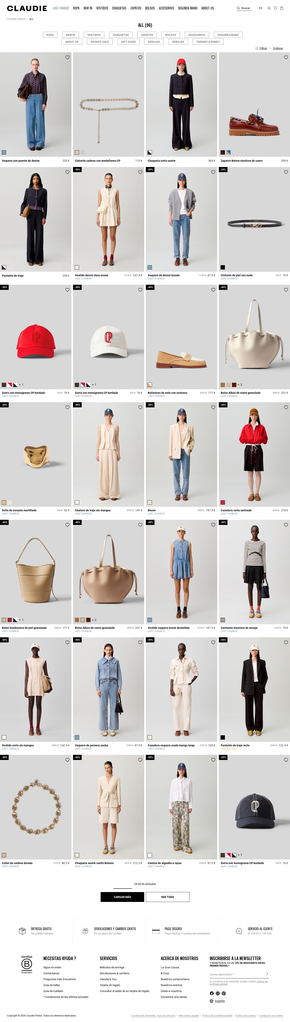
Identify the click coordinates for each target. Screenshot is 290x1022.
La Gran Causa (170, 967)
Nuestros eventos (171, 985)
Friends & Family (208, 41)
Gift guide (128, 41)
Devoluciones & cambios (114, 973)
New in (70, 34)
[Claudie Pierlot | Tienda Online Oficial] (27, 8)
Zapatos (147, 34)
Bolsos (170, 34)
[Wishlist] (67, 57)
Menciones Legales (188, 1015)
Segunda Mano (228, 34)
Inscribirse (267, 974)
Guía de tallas (51, 985)
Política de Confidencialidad (217, 1015)
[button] (61, 8)
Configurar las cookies (271, 1015)
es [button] (260, 8)
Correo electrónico (221, 974)
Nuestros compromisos (175, 979)
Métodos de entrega (112, 967)
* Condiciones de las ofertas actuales (65, 997)
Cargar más (122, 897)
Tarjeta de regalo (110, 985)
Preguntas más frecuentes (59, 979)
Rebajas (154, 41)
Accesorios (196, 34)
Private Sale (100, 41)
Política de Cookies (245, 1015)
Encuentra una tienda (174, 997)
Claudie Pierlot (16, 19)
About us (72, 41)
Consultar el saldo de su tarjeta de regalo (124, 991)
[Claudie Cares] (26, 964)
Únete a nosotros (171, 991)
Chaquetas (121, 34)
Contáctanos (51, 973)
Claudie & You (108, 979)
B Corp (165, 973)
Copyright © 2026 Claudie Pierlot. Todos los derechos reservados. (42, 1015)
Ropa (50, 34)
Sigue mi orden (52, 967)
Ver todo (167, 897)
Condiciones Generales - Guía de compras (153, 1015)
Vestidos (94, 34)
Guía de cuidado (53, 991)
